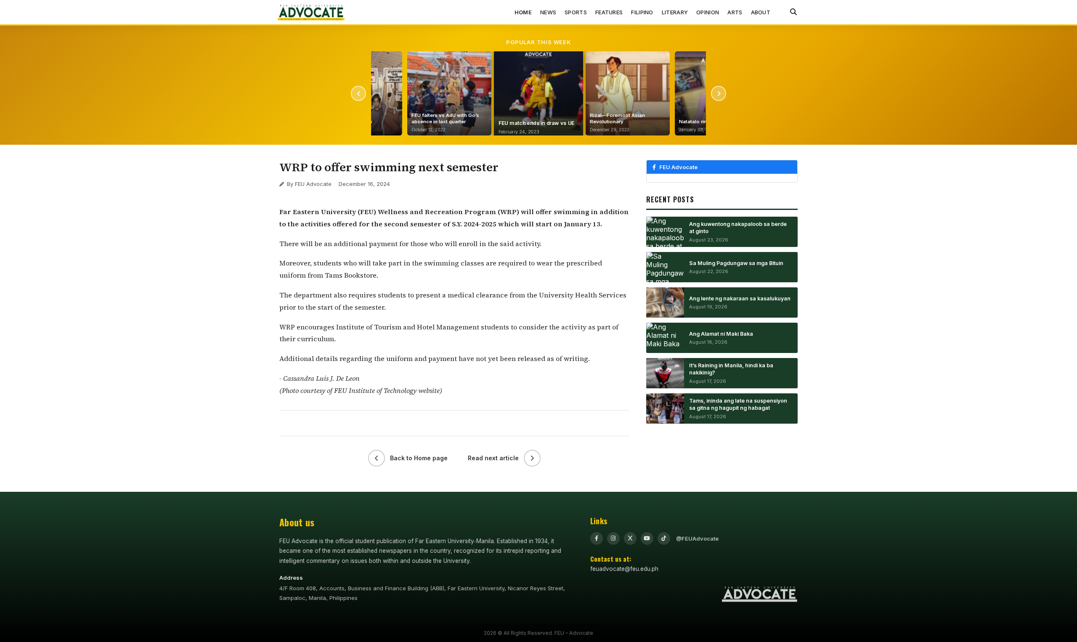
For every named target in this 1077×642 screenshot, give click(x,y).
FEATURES (609, 12)
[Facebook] (596, 538)
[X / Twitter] (630, 538)
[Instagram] (613, 538)
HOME (523, 12)
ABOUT (761, 12)
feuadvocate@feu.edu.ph (624, 568)
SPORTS (576, 12)
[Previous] (358, 93)
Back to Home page (419, 458)
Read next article (493, 458)
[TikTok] (664, 538)
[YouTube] (647, 538)
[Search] (793, 12)
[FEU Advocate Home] (311, 12)
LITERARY (675, 12)
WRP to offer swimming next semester (389, 167)
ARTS (734, 12)
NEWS (548, 12)
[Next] (718, 93)
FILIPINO (642, 12)
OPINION (707, 12)
